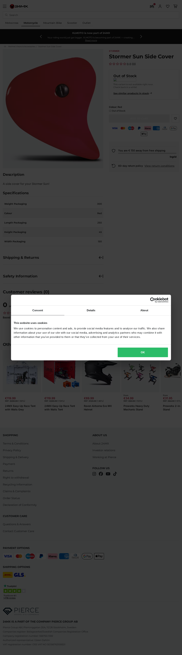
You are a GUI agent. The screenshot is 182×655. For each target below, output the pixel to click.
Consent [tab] (37, 310)
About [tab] (144, 310)
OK (143, 352)
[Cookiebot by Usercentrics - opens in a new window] (152, 300)
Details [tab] (91, 310)
